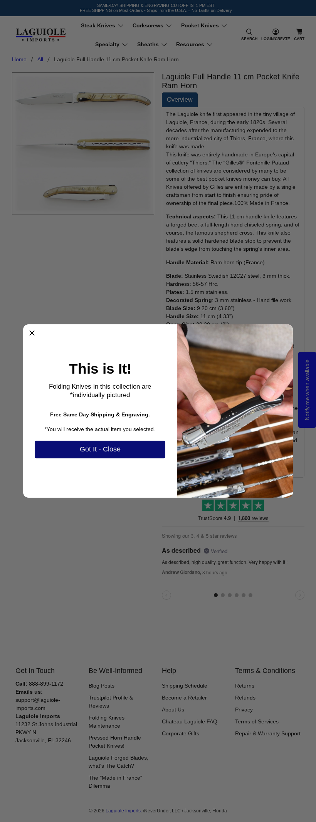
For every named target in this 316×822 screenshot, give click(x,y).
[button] (32, 333)
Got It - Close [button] (100, 449)
